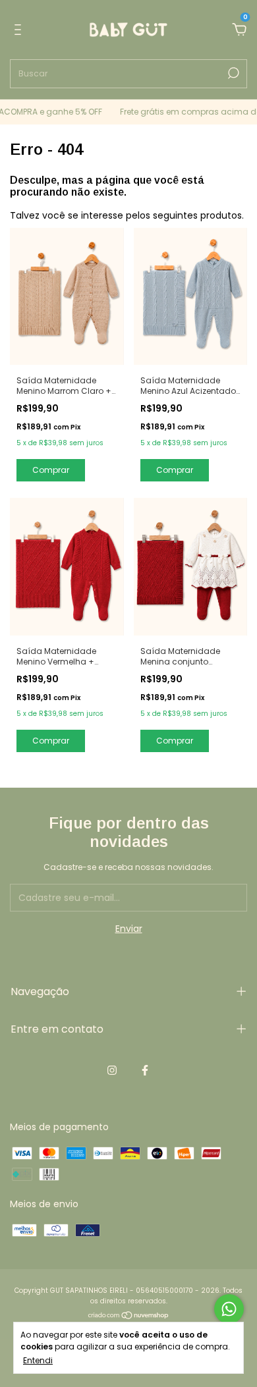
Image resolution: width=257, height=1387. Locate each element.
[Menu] (20, 30)
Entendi (38, 1360)
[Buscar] (232, 73)
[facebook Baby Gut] (145, 1071)
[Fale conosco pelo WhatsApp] (229, 1309)
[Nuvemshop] (129, 1316)
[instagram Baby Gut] (112, 1071)
